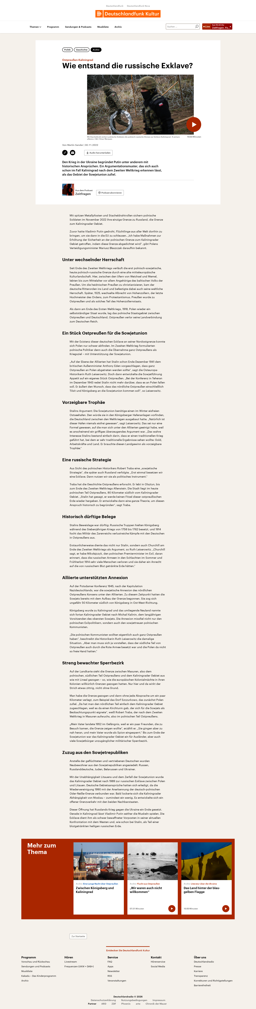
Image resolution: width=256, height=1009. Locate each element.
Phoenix (126, 1003)
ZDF (114, 1003)
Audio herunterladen (100, 152)
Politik (67, 49)
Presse (197, 966)
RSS (110, 975)
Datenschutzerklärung (103, 1000)
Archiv (118, 27)
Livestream (70, 961)
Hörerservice (158, 961)
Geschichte (81, 49)
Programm (53, 27)
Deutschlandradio (204, 961)
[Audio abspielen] (193, 124)
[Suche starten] (197, 26)
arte (138, 1003)
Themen (34, 27)
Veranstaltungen (117, 980)
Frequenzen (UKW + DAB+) (79, 966)
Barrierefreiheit (202, 985)
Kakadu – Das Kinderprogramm (38, 975)
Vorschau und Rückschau (35, 961)
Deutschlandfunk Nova (138, 6)
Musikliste (103, 27)
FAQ (110, 961)
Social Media (158, 966)
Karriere (198, 971)
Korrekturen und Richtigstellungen (213, 980)
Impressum (159, 1000)
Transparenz (201, 975)
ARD (103, 1003)
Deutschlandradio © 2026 (128, 996)
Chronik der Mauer (156, 1003)
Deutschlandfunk (114, 6)
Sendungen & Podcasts (78, 27)
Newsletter (114, 971)
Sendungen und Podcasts (35, 966)
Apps (110, 966)
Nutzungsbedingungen (134, 1000)
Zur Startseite (78, 936)
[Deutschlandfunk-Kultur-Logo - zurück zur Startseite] (128, 13)
